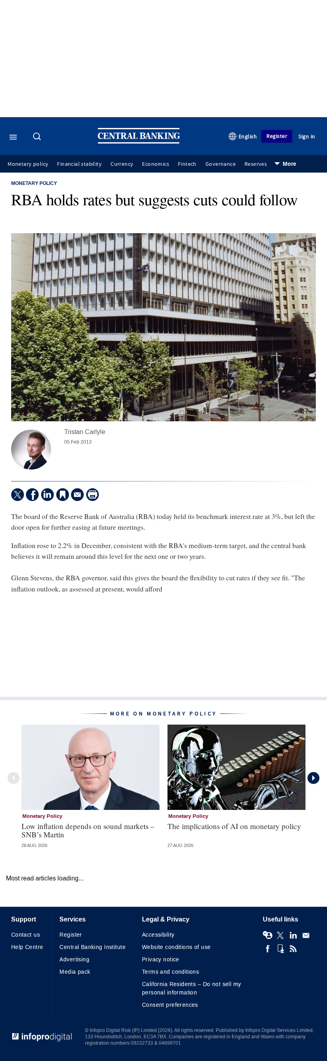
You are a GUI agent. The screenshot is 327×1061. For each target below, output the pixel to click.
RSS (293, 948)
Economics (155, 164)
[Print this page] (92, 494)
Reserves (255, 164)
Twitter (280, 935)
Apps (280, 948)
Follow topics (267, 935)
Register (276, 136)
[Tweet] (17, 494)
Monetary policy (28, 164)
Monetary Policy (34, 184)
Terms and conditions (170, 972)
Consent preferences (170, 1005)
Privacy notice (160, 959)
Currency (121, 164)
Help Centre (27, 947)
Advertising (74, 959)
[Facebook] (32, 494)
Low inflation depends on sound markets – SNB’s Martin (88, 830)
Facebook (267, 948)
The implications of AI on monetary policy (234, 826)
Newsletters (306, 935)
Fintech (187, 164)
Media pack (74, 972)
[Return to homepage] (139, 142)
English (247, 136)
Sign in (306, 136)
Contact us (25, 935)
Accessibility (158, 935)
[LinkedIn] (47, 494)
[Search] (38, 137)
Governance (220, 164)
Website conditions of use (176, 947)
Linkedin (293, 935)
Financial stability (79, 164)
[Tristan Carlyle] (31, 450)
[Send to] (77, 494)
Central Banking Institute (92, 947)
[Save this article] (62, 494)
